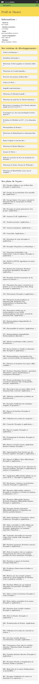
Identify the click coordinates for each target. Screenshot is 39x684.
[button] (19, 52)
